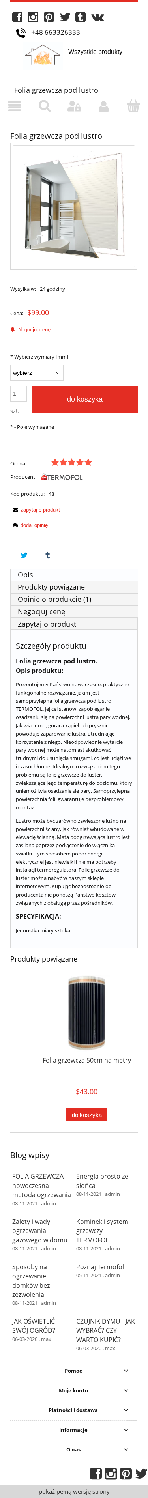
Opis (25, 574)
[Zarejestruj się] (103, 106)
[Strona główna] (44, 55)
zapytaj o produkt (40, 510)
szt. (14, 411)
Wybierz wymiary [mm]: (39, 356)
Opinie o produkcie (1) (54, 599)
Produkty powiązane (51, 587)
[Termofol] (62, 476)
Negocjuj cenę (33, 329)
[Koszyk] (133, 106)
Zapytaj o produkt (47, 624)
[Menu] (15, 106)
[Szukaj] (44, 106)
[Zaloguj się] (74, 106)
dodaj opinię (34, 525)
